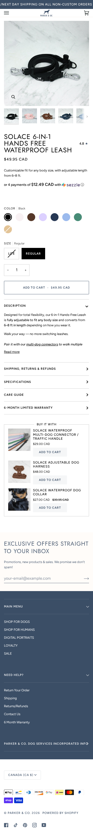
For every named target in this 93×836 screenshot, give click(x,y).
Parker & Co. (20, 813)
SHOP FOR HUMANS (19, 630)
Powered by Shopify (60, 813)
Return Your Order (17, 690)
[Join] (82, 578)
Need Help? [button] (14, 675)
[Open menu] (11, 13)
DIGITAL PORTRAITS (19, 637)
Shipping (10, 698)
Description (15, 305)
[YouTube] (44, 825)
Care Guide (14, 395)
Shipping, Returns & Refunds (30, 368)
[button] (46, 184)
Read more (12, 352)
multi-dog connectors (42, 344)
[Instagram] (34, 825)
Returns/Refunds (16, 706)
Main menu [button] (13, 606)
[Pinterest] (25, 825)
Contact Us (12, 714)
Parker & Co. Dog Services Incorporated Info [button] (46, 743)
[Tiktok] (15, 825)
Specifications (17, 382)
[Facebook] (6, 825)
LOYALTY (11, 645)
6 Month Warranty (17, 722)
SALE (8, 653)
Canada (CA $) (20, 775)
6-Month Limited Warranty (28, 407)
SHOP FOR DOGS (17, 622)
